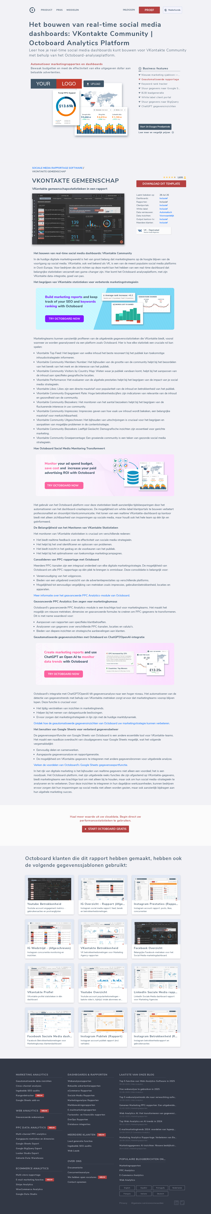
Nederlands (177, 1188)
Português (160, 1188)
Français (127, 1194)
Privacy (123, 1203)
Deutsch (160, 1194)
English (127, 1188)
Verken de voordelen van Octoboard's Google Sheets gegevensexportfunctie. (81, 765)
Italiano (144, 1194)
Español (144, 1188)
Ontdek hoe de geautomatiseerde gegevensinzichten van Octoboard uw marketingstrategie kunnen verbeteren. (102, 723)
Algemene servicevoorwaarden (147, 1203)
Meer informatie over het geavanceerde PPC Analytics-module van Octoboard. (82, 595)
